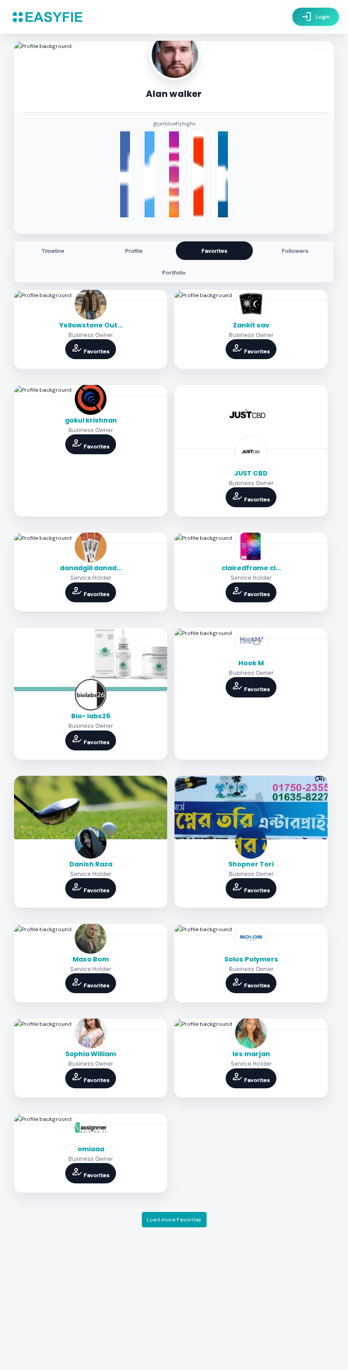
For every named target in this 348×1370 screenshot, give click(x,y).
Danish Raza (90, 864)
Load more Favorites (174, 1219)
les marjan (251, 1053)
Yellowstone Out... (91, 325)
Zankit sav (251, 325)
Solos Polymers (251, 959)
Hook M (251, 663)
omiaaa (90, 1149)
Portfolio (174, 272)
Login (315, 16)
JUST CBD (251, 473)
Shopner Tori (251, 864)
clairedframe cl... (251, 567)
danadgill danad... (91, 567)
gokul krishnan (91, 420)
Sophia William (90, 1053)
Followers (295, 251)
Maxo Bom (90, 959)
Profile (134, 251)
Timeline (53, 251)
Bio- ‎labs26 (91, 716)
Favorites (214, 251)
